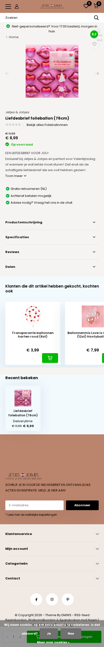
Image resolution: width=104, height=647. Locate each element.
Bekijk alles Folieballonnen (47, 124)
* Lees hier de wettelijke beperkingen (31, 515)
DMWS (66, 615)
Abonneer (82, 505)
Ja (49, 633)
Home (14, 37)
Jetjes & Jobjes (17, 112)
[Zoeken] (96, 17)
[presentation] (7, 73)
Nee (71, 633)
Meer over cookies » (53, 642)
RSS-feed (81, 615)
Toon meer (14, 176)
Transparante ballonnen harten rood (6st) (33, 335)
